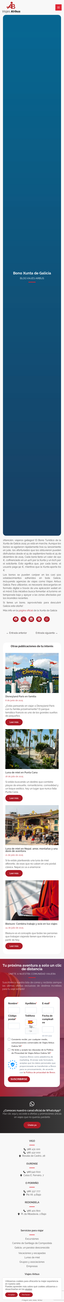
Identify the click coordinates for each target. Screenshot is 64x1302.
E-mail (45, 1003)
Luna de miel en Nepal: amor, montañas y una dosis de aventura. (31, 849)
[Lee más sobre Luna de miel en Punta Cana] (32, 748)
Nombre (12, 1003)
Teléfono (30, 1016)
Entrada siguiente (47, 633)
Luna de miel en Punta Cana (21, 772)
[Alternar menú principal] (58, 7)
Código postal (12, 1017)
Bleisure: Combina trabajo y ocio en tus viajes (31, 923)
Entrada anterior (16, 633)
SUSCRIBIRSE (19, 1079)
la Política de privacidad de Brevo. (40, 1072)
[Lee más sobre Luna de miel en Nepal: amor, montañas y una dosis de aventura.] (32, 824)
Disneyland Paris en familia (20, 696)
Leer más (14, 722)
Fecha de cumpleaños (47, 1019)
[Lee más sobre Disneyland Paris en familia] (32, 672)
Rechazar (26, 1295)
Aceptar (11, 1295)
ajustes (28, 1289)
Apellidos (30, 1003)
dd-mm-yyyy (47, 1036)
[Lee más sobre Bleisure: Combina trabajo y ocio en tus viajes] (32, 900)
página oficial (26, 610)
